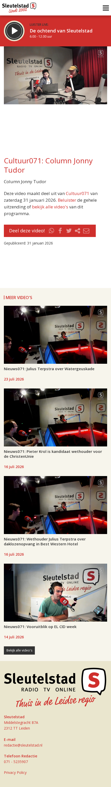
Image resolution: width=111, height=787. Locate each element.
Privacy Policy (15, 772)
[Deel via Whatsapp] (51, 231)
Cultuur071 (77, 193)
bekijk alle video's (50, 207)
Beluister (67, 200)
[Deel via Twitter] (69, 231)
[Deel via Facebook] (60, 231)
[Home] (19, 6)
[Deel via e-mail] (86, 231)
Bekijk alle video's (19, 650)
